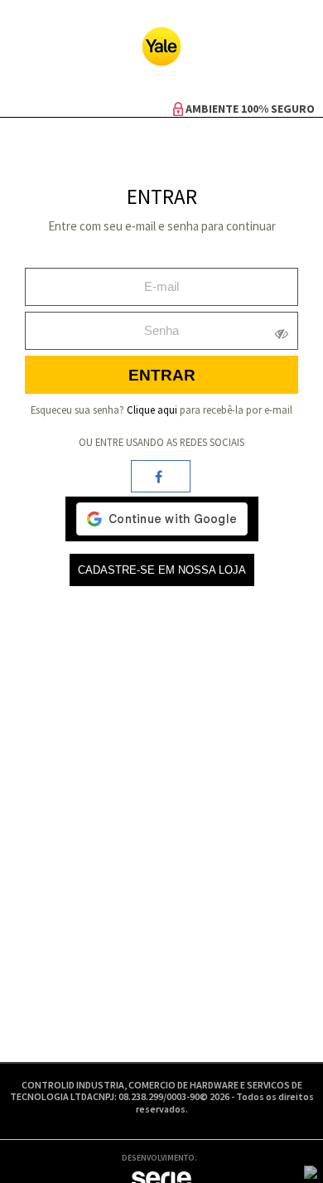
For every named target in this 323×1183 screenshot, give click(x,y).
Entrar (161, 375)
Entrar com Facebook (160, 476)
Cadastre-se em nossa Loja (162, 570)
